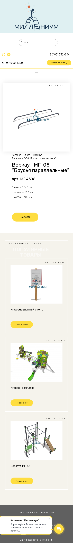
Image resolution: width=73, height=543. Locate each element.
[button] (59, 62)
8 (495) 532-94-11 (60, 54)
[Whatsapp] (4, 55)
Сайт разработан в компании (36, 539)
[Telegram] (9, 55)
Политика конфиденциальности (36, 512)
